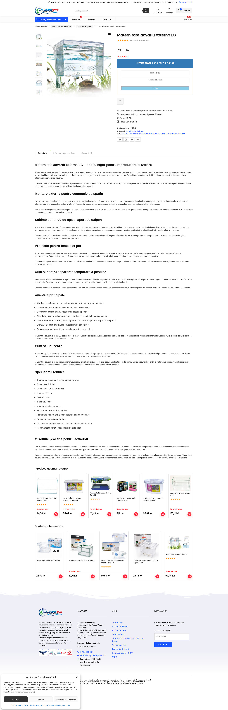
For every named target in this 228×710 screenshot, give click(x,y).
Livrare (91, 19)
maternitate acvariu (130, 133)
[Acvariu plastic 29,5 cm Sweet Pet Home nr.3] (73, 485)
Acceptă (15, 699)
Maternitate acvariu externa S (176, 554)
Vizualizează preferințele (65, 699)
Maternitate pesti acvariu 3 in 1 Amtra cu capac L (112, 561)
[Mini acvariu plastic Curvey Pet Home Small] (153, 485)
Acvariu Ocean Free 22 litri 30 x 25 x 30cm (46, 499)
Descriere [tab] (42, 153)
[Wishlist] (169, 10)
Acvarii (128, 131)
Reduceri (77, 19)
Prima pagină (41, 26)
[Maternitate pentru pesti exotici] (49, 546)
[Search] (146, 10)
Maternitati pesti (84, 26)
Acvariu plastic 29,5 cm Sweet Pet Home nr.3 (72, 499)
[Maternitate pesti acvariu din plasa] (81, 546)
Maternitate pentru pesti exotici (48, 560)
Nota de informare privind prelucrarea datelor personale (47, 705)
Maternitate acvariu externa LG (151, 133)
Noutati (188, 19)
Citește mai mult (56, 514)
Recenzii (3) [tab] (87, 153)
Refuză (41, 699)
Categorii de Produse (50, 19)
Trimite (155, 88)
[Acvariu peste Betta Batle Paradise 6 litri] (127, 485)
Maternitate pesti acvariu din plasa (81, 560)
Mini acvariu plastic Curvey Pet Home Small (153, 499)
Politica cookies (17, 705)
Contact (107, 19)
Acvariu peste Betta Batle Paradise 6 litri (126, 499)
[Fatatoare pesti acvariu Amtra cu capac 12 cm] (146, 546)
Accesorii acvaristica (61, 26)
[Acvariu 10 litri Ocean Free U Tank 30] (100, 483)
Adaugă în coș (163, 514)
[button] (76, 677)
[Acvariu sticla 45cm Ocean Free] (180, 483)
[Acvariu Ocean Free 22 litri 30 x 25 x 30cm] (47, 485)
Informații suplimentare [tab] (64, 153)
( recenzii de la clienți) (139, 40)
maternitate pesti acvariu (174, 133)
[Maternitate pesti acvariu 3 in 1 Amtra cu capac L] (114, 546)
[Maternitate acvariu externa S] (178, 542)
